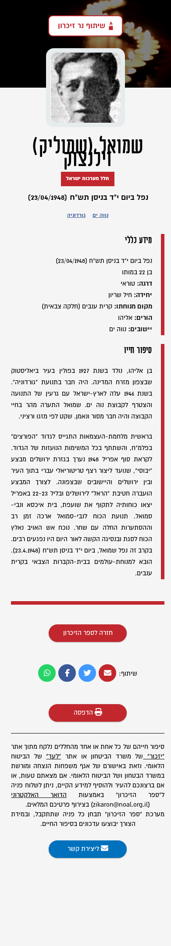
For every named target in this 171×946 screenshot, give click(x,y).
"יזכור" (155, 756)
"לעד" (53, 756)
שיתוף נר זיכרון (81, 26)
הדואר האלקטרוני (39, 795)
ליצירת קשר (84, 849)
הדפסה (84, 713)
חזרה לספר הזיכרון (88, 633)
